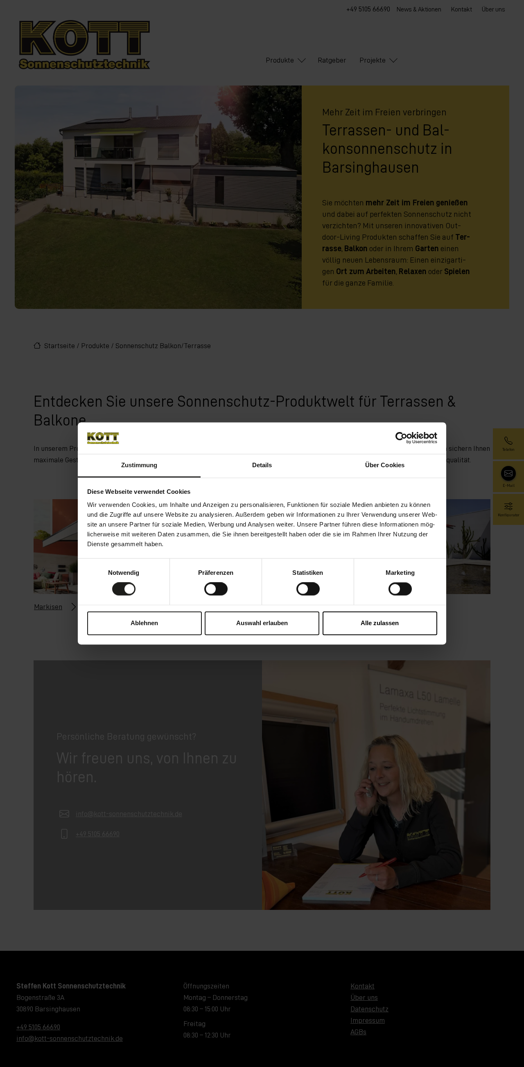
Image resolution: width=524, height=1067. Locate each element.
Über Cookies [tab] (384, 464)
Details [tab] (262, 464)
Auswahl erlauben (262, 622)
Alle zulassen (380, 622)
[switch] (216, 589)
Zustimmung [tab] (139, 464)
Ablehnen (144, 622)
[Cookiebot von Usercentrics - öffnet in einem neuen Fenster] (401, 438)
